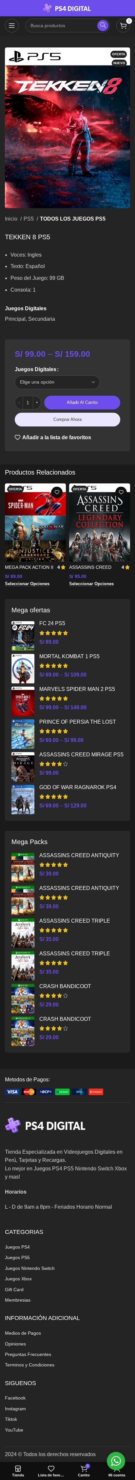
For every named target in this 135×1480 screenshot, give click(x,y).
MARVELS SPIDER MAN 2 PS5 (77, 689)
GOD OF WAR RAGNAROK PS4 (77, 787)
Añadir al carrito (82, 402)
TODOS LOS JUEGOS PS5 (73, 219)
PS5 (29, 219)
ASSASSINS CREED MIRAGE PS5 (81, 754)
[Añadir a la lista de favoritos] (57, 492)
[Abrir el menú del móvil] (12, 25)
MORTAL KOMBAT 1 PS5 (69, 656)
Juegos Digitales (35, 369)
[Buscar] (102, 25)
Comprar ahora (67, 419)
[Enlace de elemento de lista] (67, 1247)
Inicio (12, 219)
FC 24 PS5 (52, 623)
